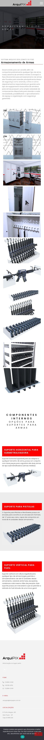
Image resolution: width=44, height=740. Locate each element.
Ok (22, 737)
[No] (38, 734)
